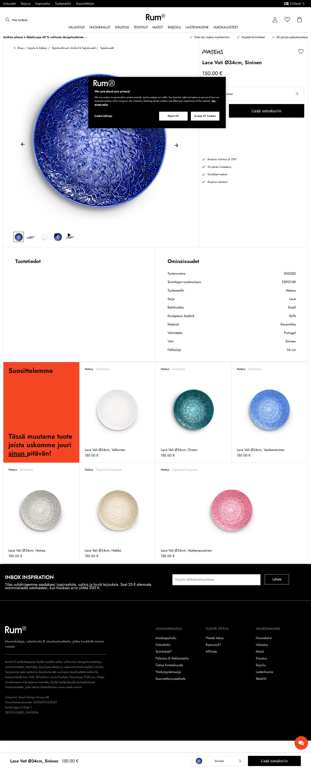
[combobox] (295, 3)
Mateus (291, 290)
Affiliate (211, 651)
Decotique (75, 677)
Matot (260, 651)
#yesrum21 (213, 645)
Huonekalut (264, 638)
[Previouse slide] (23, 145)
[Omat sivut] (275, 20)
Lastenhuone (264, 672)
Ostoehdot (163, 645)
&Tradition (42, 677)
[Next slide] (176, 145)
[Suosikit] (287, 20)
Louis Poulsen (59, 677)
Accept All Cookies (205, 116)
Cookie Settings (103, 115)
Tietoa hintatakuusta (169, 665)
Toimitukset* (164, 651)
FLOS (87, 677)
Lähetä (277, 579)
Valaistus (262, 645)
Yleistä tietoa (215, 638)
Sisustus (261, 658)
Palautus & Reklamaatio (172, 658)
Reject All (173, 116)
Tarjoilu (261, 665)
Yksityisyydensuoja (168, 672)
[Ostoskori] (300, 20)
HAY (31, 677)
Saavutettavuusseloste (171, 678)
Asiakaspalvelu (166, 638)
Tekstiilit (261, 678)
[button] (296, 3)
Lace (292, 298)
